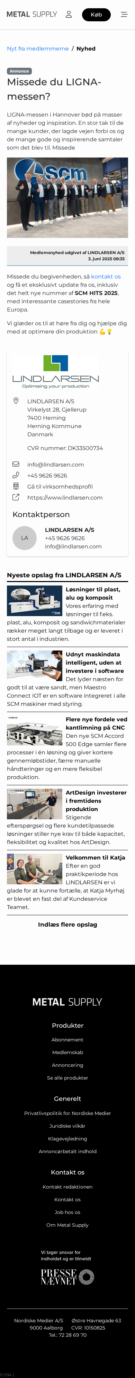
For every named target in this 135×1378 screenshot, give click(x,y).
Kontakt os (67, 1199)
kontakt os (106, 276)
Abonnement (67, 1040)
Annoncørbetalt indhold (68, 1151)
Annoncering (67, 1065)
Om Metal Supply (67, 1225)
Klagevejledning (67, 1139)
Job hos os (67, 1212)
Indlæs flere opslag (67, 924)
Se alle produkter (67, 1078)
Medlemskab (67, 1052)
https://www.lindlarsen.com (65, 497)
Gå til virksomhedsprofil (60, 486)
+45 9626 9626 (47, 475)
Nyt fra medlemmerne (38, 48)
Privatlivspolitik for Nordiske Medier (67, 1113)
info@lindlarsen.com (55, 464)
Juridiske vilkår (68, 1126)
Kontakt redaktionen (67, 1187)
